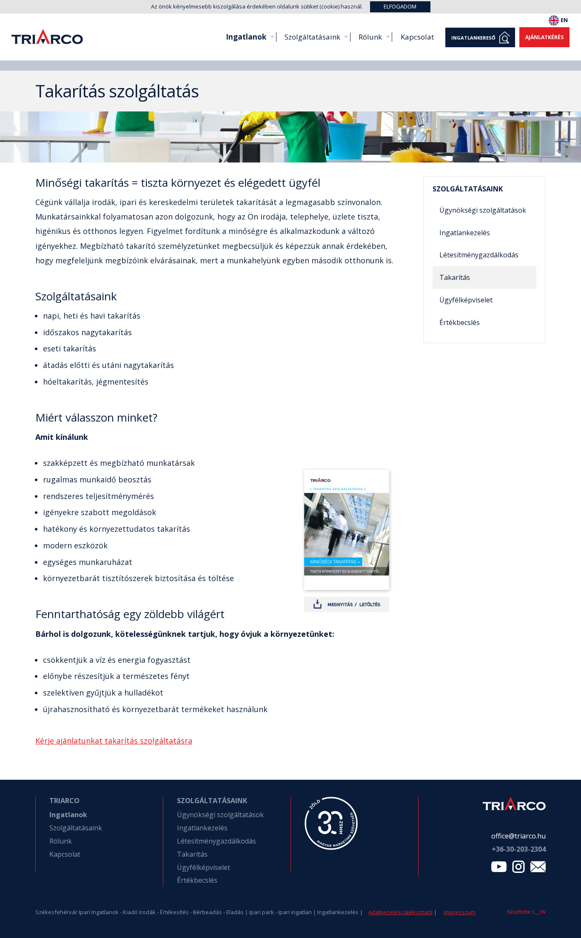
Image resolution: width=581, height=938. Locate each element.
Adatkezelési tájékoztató (400, 912)
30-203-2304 (519, 849)
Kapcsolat (417, 37)
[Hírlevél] (538, 868)
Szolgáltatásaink (312, 37)
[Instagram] (518, 868)
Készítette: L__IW (526, 911)
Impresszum (460, 912)
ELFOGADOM (400, 6)
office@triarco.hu (518, 836)
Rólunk (370, 37)
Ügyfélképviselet (466, 300)
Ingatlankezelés (464, 232)
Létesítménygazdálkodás (478, 254)
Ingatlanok (246, 37)
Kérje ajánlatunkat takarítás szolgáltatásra (113, 741)
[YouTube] (499, 868)
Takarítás (454, 277)
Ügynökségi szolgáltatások (482, 210)
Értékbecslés (459, 322)
